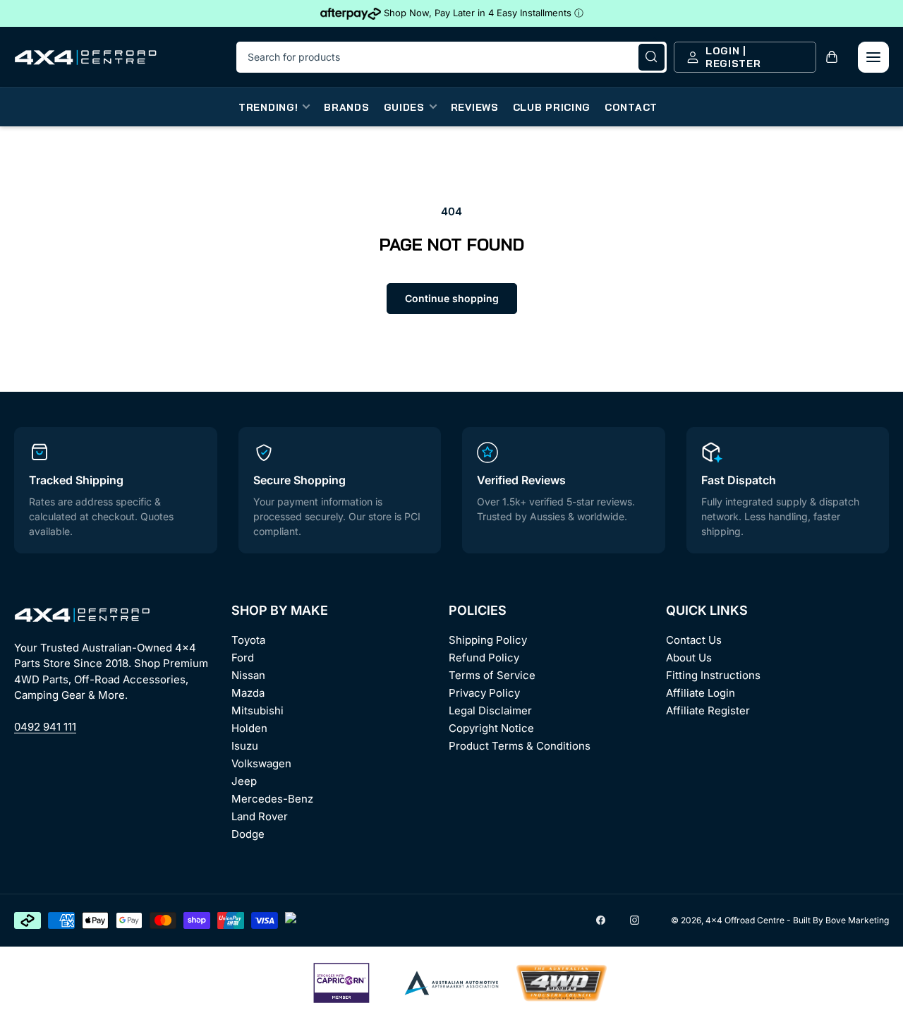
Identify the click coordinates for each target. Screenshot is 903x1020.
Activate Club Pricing (547, 567)
